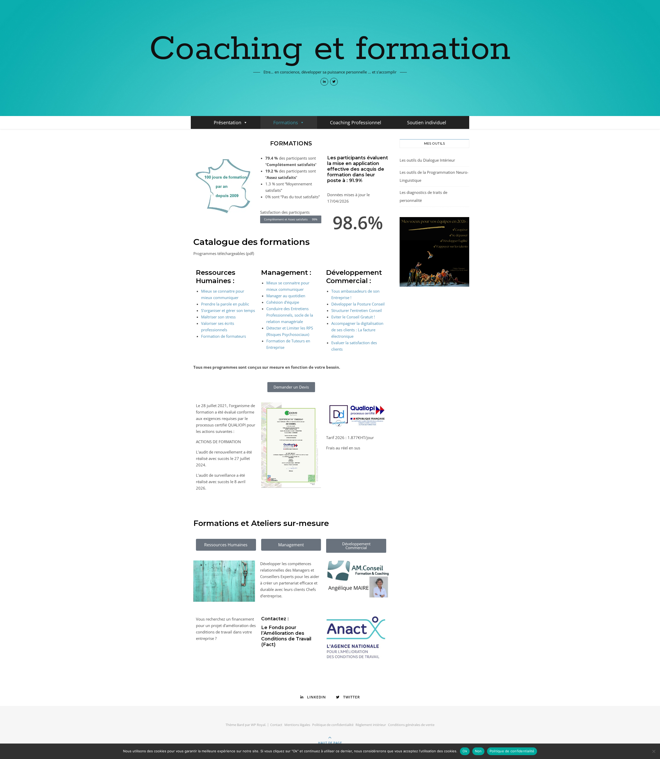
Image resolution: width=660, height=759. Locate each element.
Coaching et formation (330, 49)
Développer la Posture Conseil (358, 304)
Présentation (227, 122)
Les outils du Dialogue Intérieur (427, 160)
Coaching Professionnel (355, 122)
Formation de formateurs (223, 336)
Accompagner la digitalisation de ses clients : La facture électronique (357, 330)
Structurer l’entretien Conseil (356, 310)
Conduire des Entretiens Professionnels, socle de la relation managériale (289, 315)
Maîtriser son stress (218, 316)
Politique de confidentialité (332, 724)
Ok (465, 751)
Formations (285, 122)
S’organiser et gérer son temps (228, 310)
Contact (276, 724)
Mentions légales (297, 724)
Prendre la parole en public (225, 304)
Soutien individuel (426, 122)
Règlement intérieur (371, 724)
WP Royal (258, 724)
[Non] (653, 751)
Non (478, 751)
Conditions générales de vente (411, 724)
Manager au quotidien (285, 295)
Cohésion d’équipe (282, 302)
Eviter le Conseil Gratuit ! (353, 316)
